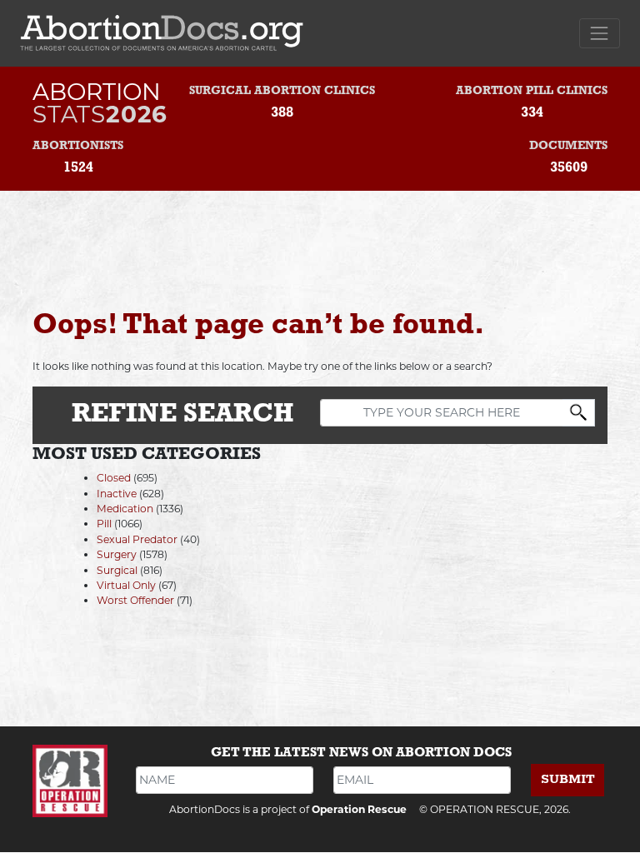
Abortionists (77, 146)
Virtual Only (126, 585)
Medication (125, 508)
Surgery (117, 554)
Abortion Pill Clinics (532, 91)
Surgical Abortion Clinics (282, 91)
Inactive (117, 493)
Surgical (117, 570)
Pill (104, 523)
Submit (568, 779)
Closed (114, 477)
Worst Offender (135, 600)
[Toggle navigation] (599, 32)
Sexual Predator (137, 539)
